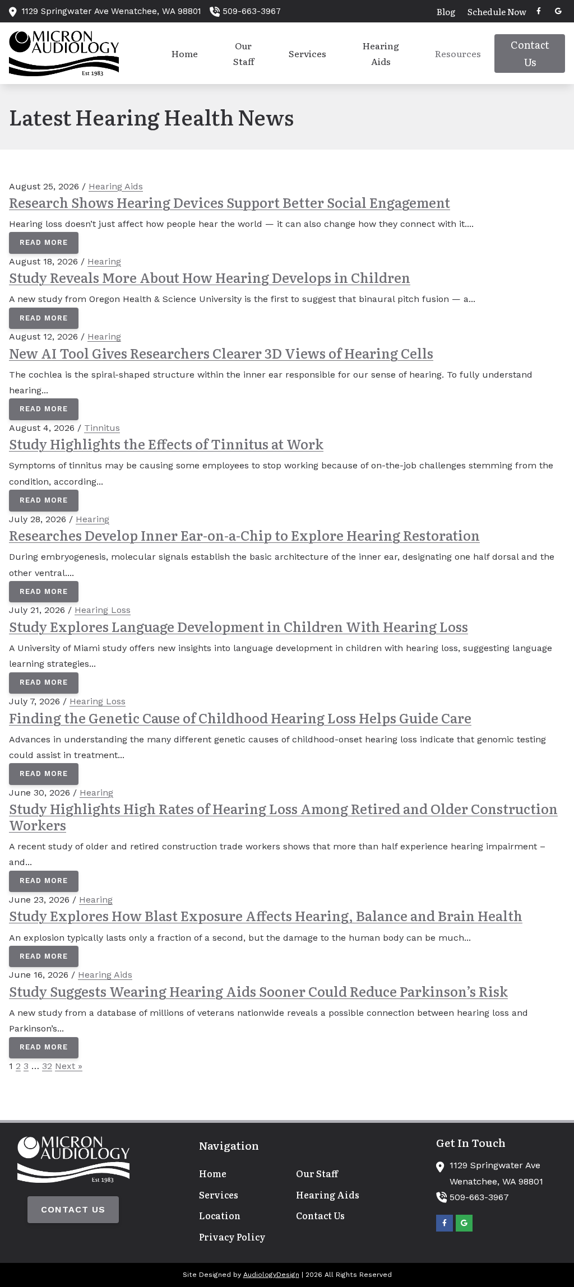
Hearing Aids (116, 186)
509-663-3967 (252, 11)
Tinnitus (102, 427)
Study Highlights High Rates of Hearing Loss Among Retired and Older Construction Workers (283, 816)
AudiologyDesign (271, 1275)
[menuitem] (446, 11)
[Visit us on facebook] (538, 11)
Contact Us (73, 1209)
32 (47, 1066)
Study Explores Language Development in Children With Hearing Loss (238, 626)
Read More (44, 242)
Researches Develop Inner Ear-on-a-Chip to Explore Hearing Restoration (244, 535)
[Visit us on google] (558, 11)
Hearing (104, 261)
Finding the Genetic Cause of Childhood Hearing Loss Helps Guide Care (240, 717)
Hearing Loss (103, 610)
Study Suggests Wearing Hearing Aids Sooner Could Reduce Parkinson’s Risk (258, 991)
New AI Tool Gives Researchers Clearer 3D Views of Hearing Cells (221, 353)
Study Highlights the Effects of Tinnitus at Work (166, 443)
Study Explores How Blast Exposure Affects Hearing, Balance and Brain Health (265, 915)
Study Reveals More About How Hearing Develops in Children (209, 277)
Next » (68, 1066)
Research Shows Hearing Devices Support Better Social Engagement (229, 202)
